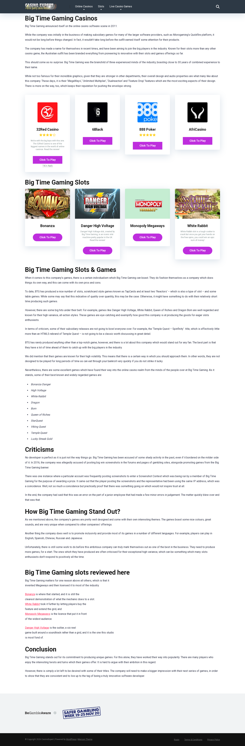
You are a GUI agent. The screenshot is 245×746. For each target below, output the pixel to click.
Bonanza (47, 226)
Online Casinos (84, 6)
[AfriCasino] (198, 121)
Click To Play (48, 159)
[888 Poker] (148, 121)
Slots (101, 6)
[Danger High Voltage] (97, 217)
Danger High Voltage (97, 226)
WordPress (71, 739)
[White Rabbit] (197, 217)
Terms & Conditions (193, 739)
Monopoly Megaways (147, 226)
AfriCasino (197, 129)
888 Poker (147, 129)
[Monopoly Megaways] (147, 217)
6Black (97, 129)
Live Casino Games (121, 6)
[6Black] (98, 121)
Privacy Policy (213, 739)
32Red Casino (47, 129)
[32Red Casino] (48, 121)
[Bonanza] (47, 217)
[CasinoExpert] (41, 5)
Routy (176, 739)
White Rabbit (197, 226)
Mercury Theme (85, 739)
